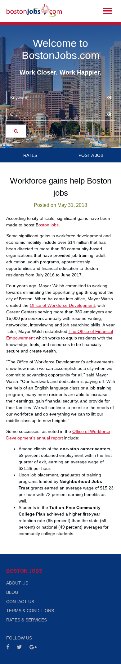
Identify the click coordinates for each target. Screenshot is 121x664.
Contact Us (20, 601)
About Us (17, 582)
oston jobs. (49, 224)
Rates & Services (26, 619)
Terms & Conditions (30, 610)
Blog (12, 592)
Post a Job (90, 155)
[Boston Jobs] (34, 11)
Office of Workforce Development (62, 305)
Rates (30, 155)
